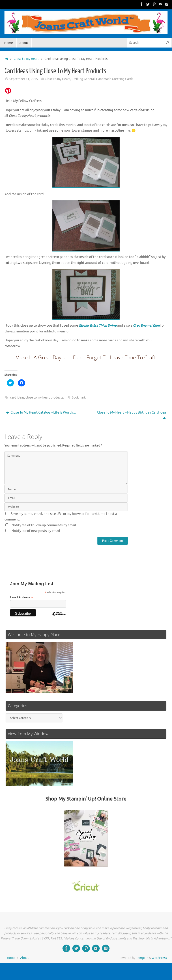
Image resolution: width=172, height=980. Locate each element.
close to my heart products (44, 397)
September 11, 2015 (23, 79)
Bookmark (78, 397)
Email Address (21, 597)
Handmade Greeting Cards (114, 79)
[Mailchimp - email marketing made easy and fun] (59, 617)
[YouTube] (160, 4)
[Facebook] (141, 4)
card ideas (17, 397)
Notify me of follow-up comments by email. (44, 525)
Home (11, 958)
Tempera (142, 958)
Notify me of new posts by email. (36, 531)
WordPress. (160, 958)
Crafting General (83, 79)
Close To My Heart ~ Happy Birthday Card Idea (131, 412)
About (24, 958)
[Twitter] (148, 4)
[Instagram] (166, 4)
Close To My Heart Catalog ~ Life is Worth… (43, 412)
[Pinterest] (154, 4)
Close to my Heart (26, 59)
